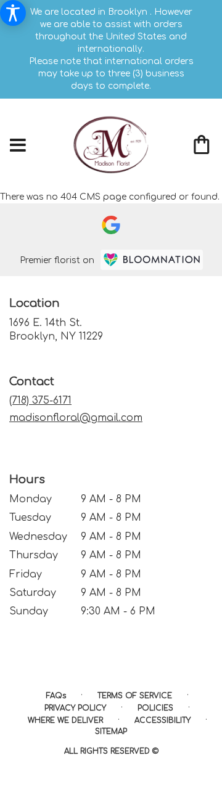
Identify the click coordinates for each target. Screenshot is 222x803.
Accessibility (162, 720)
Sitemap (111, 731)
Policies (155, 708)
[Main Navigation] (18, 146)
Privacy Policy (75, 708)
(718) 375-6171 (40, 400)
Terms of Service (134, 695)
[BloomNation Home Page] (152, 260)
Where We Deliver (65, 720)
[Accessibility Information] (13, 13)
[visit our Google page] (111, 225)
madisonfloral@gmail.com (75, 417)
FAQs (56, 695)
